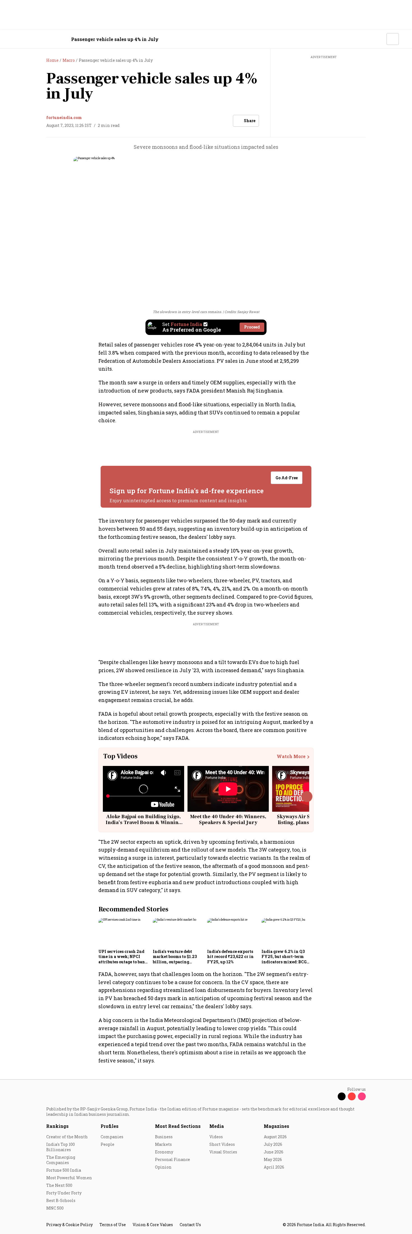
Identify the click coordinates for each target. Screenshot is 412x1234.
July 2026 (273, 1144)
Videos (216, 1136)
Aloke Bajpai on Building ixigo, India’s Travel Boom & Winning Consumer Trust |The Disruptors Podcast (143, 825)
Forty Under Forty (64, 1193)
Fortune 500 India (63, 1170)
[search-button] (378, 38)
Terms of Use (112, 1224)
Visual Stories (223, 1152)
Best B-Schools (60, 1200)
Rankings (57, 1126)
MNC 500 (55, 1208)
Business (164, 1136)
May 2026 (273, 1159)
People (107, 1144)
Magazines (276, 1126)
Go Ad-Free (287, 477)
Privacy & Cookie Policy (69, 1224)
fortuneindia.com (64, 117)
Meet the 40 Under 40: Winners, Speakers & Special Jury (228, 819)
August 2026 (275, 1136)
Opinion (163, 1167)
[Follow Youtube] (352, 1096)
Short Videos (222, 1144)
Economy (164, 1152)
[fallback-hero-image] (123, 932)
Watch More (291, 756)
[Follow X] (342, 1096)
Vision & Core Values (153, 1224)
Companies (112, 1136)
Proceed (252, 327)
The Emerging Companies (60, 1160)
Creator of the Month (67, 1136)
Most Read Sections (178, 1126)
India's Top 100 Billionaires (60, 1147)
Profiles (110, 1126)
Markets (163, 1144)
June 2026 (273, 1152)
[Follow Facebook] (331, 1096)
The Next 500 (59, 1185)
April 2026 (274, 1167)
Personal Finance (172, 1159)
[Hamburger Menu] (16, 39)
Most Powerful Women (69, 1177)
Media (216, 1126)
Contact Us (190, 1224)
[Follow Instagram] (362, 1096)
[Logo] (43, 39)
